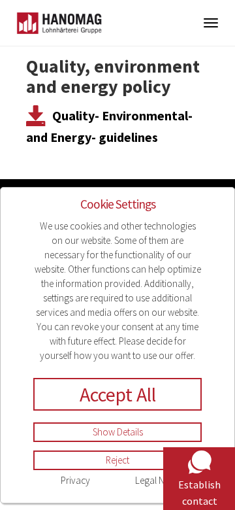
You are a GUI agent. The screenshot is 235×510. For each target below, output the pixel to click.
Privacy (75, 480)
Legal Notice (159, 480)
